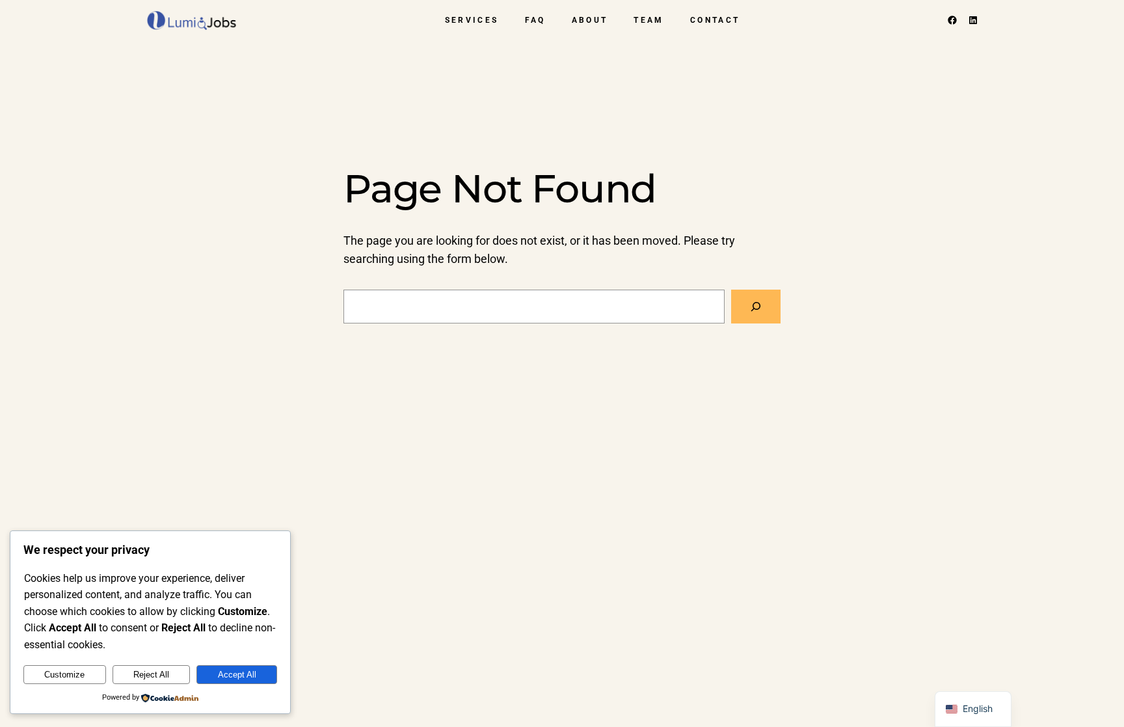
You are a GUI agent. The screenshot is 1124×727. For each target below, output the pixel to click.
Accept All (237, 674)
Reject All (151, 674)
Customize (64, 674)
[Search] (756, 306)
